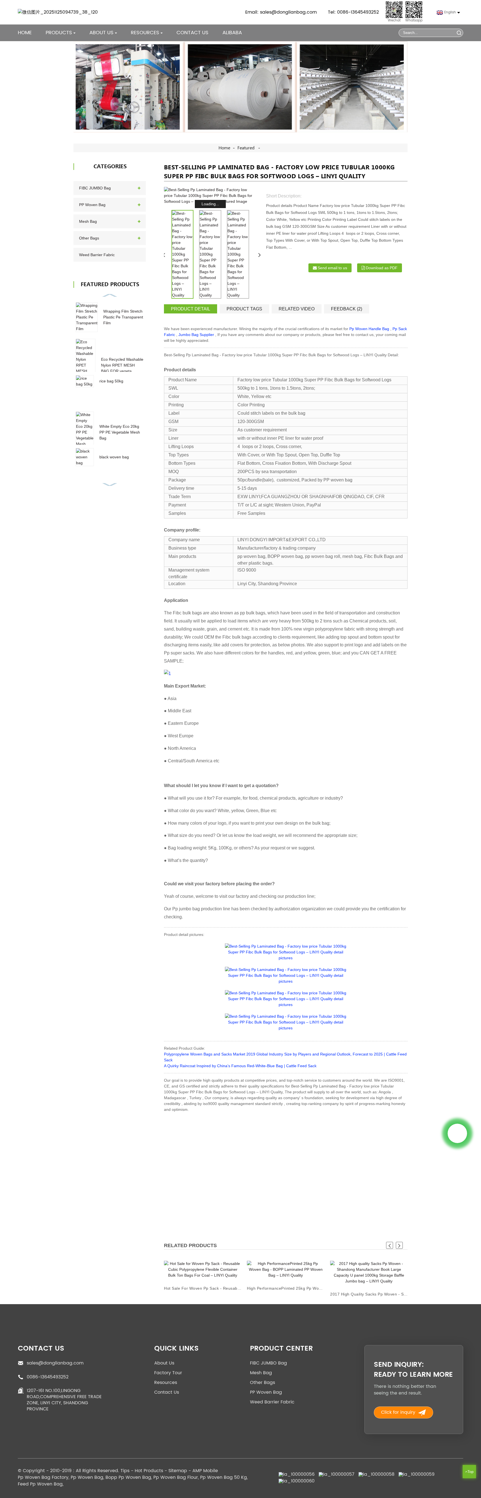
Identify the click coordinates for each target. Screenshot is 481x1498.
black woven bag (114, 457)
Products (59, 33)
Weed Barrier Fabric (97, 255)
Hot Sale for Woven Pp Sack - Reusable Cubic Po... (202, 1288)
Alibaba (232, 33)
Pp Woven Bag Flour (175, 1477)
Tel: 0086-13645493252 (353, 12)
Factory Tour (168, 1372)
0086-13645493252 (47, 1377)
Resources (165, 1382)
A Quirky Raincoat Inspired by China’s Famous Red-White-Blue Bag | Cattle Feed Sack (240, 1066)
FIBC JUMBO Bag (95, 188)
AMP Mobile (205, 1470)
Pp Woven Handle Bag (369, 329)
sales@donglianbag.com (55, 1363)
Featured (245, 148)
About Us (164, 1363)
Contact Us (192, 33)
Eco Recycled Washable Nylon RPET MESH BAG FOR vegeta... (122, 365)
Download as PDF (381, 268)
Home (25, 33)
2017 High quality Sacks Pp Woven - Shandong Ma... (369, 1294)
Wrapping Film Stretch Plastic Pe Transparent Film (123, 317)
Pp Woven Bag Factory (43, 1477)
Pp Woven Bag (87, 1477)
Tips (125, 1470)
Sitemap (177, 1470)
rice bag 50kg (111, 381)
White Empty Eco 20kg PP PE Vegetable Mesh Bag (119, 432)
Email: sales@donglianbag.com (281, 12)
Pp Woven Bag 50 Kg (223, 1477)
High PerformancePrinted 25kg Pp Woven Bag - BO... (285, 1288)
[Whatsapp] (457, 1133)
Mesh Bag (88, 221)
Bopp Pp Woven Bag (128, 1477)
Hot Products (149, 1470)
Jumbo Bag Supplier (196, 334)
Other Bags (89, 238)
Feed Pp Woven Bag (40, 1484)
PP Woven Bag (92, 204)
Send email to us (332, 268)
